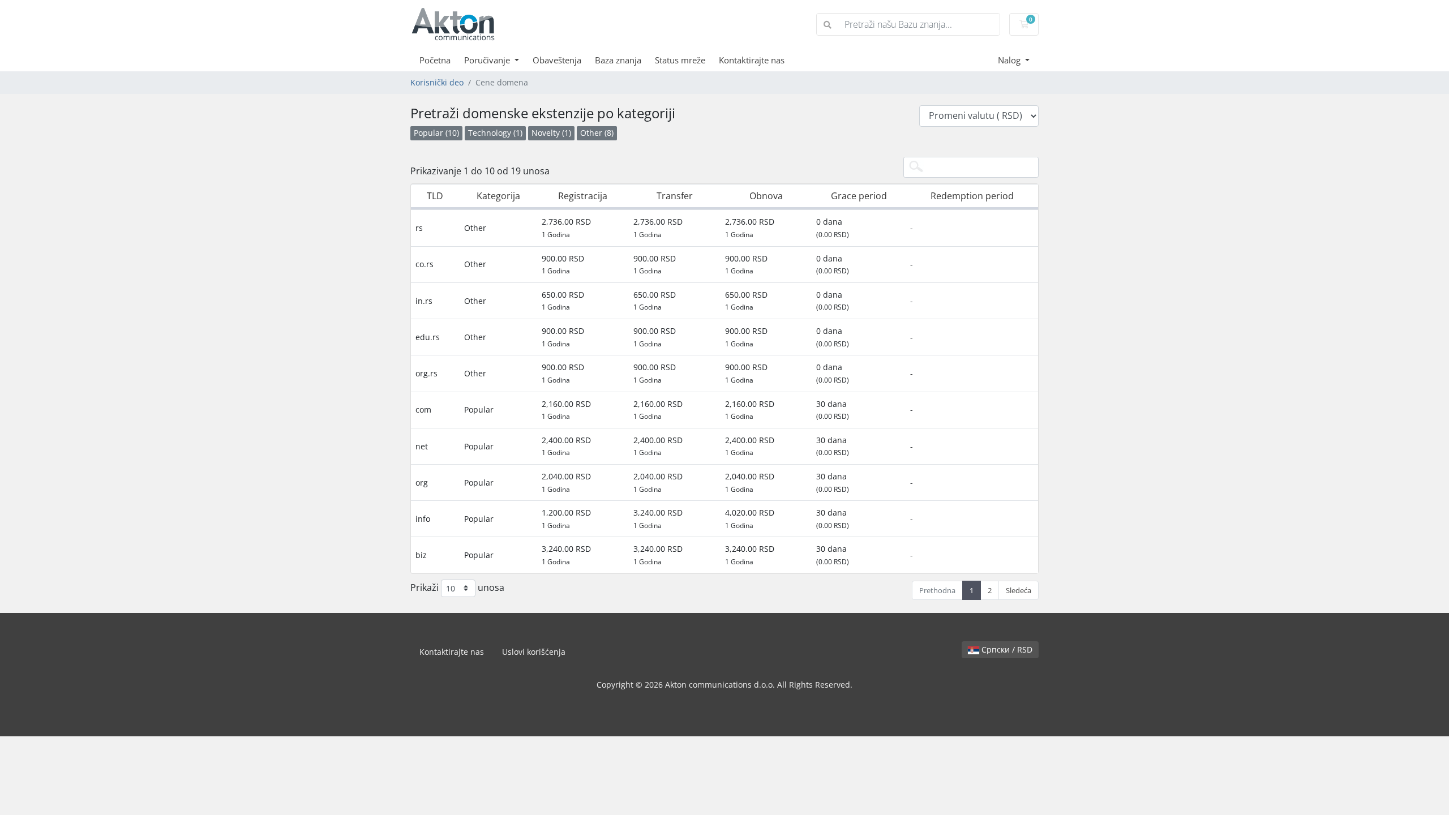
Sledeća (1018, 590)
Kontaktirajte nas (751, 60)
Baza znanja (618, 60)
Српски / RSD (1005, 649)
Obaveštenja (557, 60)
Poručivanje (488, 60)
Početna (435, 60)
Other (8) (597, 132)
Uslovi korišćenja (533, 651)
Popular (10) (436, 132)
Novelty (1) (551, 132)
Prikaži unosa (457, 587)
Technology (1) (495, 132)
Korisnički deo (437, 82)
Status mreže (680, 60)
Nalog (1010, 60)
